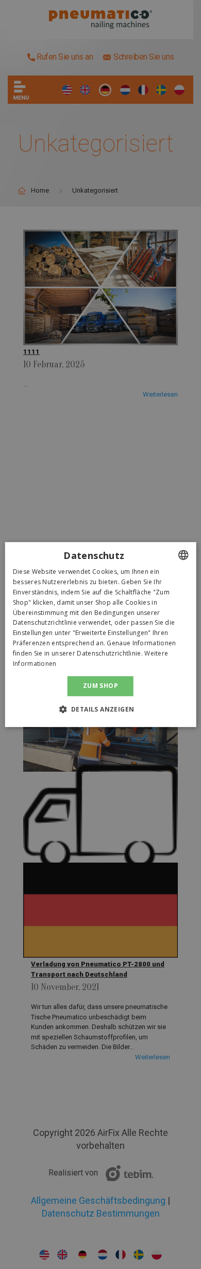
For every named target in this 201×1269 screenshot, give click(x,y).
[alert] (100, 634)
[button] (101, 709)
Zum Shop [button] (100, 685)
